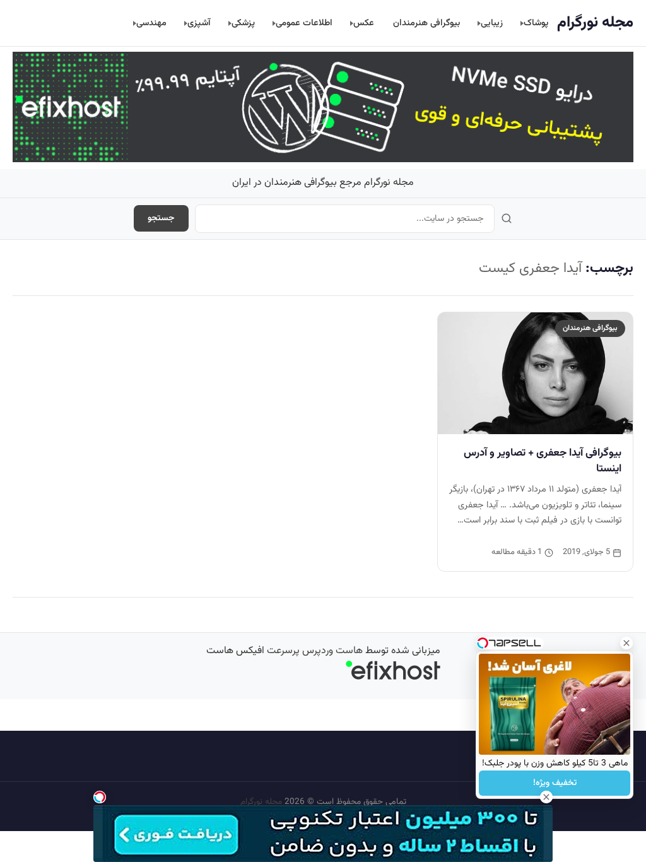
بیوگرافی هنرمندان (426, 23)
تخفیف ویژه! (555, 783)
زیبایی (492, 23)
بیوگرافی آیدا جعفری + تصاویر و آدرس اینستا (542, 461)
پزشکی (243, 23)
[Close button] (626, 643)
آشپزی (199, 23)
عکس (363, 23)
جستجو (161, 218)
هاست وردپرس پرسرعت (315, 651)
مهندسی (151, 23)
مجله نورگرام (595, 23)
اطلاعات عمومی (304, 23)
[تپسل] (99, 797)
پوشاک (536, 23)
